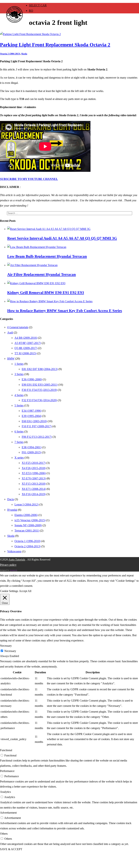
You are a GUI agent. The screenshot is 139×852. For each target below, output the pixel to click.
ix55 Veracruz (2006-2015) (29, 520)
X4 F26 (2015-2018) (34, 468)
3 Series (19, 374)
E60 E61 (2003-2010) (34, 421)
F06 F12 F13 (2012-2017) (37, 436)
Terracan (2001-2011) (26, 530)
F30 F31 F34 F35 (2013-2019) (39, 389)
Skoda (24, 54)
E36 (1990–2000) (32, 379)
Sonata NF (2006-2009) (28, 525)
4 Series (19, 395)
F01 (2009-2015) (31, 452)
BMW (10, 358)
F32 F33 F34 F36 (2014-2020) (39, 400)
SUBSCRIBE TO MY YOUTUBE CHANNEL (29, 179)
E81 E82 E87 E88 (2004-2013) (40, 369)
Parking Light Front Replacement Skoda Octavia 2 (55, 44)
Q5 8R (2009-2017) (25, 348)
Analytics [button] (5, 791)
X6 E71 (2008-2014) (34, 488)
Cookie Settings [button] (9, 591)
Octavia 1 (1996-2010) (27, 541)
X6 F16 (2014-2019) (34, 494)
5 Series (19, 405)
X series (19, 457)
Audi (10, 332)
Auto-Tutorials (17, 559)
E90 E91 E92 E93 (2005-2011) (40, 384)
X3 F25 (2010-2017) (34, 462)
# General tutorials (17, 327)
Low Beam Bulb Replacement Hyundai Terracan (47, 256)
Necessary (10, 650)
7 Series (19, 442)
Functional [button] (6, 750)
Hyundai (12, 509)
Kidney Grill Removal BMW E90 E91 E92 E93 (45, 292)
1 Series (19, 363)
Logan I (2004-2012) (26, 504)
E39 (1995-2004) (31, 415)
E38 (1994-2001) (31, 447)
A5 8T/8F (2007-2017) (27, 343)
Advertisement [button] (8, 812)
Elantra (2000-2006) (26, 515)
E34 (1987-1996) (31, 410)
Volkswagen (14, 551)
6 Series (19, 431)
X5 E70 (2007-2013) (34, 478)
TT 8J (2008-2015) (25, 353)
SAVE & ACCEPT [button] (11, 849)
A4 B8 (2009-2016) (25, 337)
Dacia (10, 499)
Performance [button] (7, 771)
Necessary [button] (6, 645)
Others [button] (4, 833)
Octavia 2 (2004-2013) (10, 54)
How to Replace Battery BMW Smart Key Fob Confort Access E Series (64, 311)
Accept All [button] (25, 591)
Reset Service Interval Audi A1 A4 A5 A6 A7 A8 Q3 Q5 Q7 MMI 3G (62, 238)
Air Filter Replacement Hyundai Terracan (41, 274)
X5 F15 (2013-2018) (34, 483)
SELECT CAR (38, 5)
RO (31, 10)
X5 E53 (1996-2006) (34, 473)
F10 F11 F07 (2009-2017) (37, 426)
